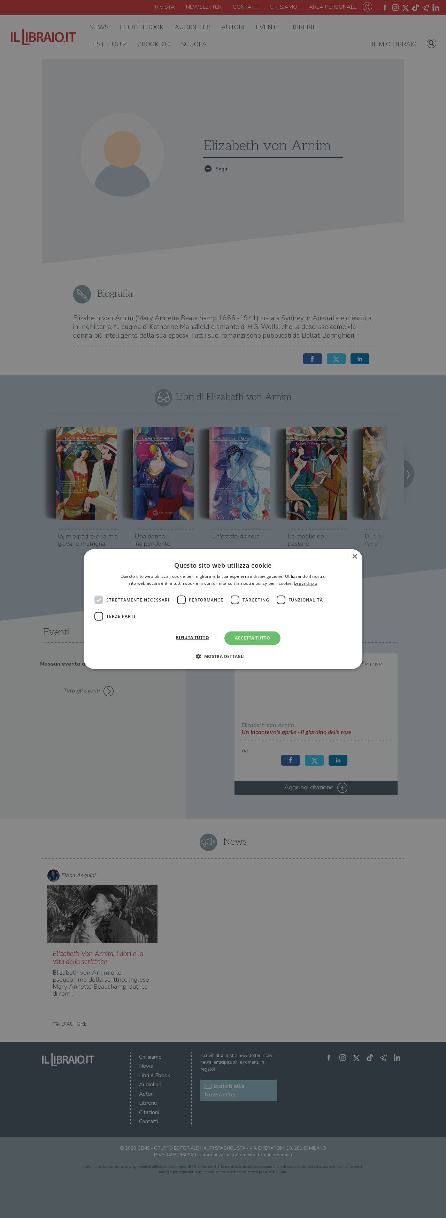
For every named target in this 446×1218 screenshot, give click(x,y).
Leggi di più (305, 583)
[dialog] (223, 609)
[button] (223, 656)
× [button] (354, 556)
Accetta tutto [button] (252, 638)
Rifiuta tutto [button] (192, 638)
